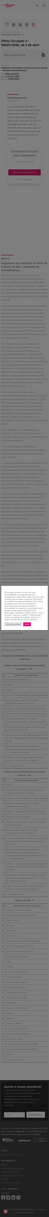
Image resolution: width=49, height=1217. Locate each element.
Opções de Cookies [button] (13, 624)
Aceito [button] (27, 624)
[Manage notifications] (6, 1211)
